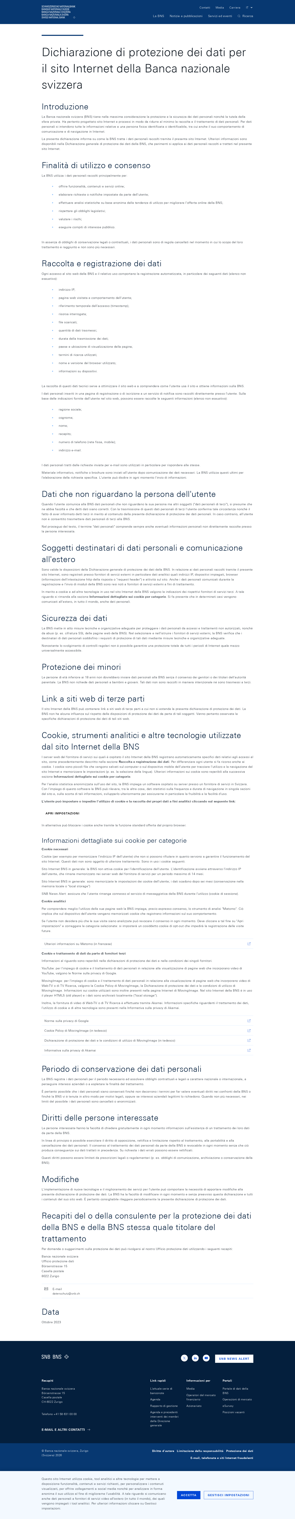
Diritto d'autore (163, 1450)
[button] (249, 8)
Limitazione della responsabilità (200, 1450)
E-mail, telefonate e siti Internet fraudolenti (222, 1458)
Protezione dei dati (239, 1450)
